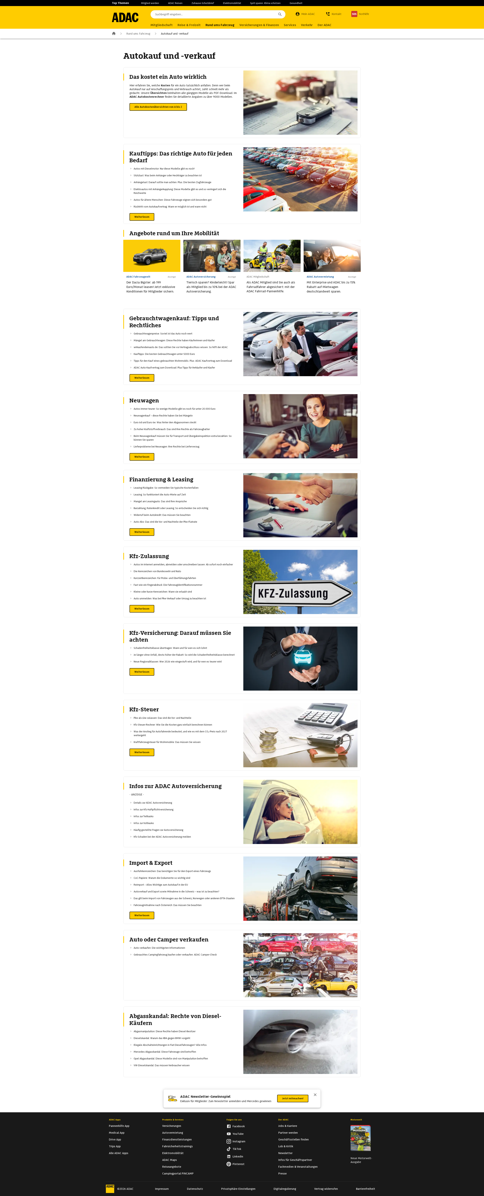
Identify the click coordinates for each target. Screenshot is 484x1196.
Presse (282, 1173)
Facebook (239, 1126)
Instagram (239, 1141)
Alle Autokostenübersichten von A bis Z (158, 106)
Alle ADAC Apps (118, 1153)
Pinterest (238, 1164)
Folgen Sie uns (234, 1119)
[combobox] (217, 14)
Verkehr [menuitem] (307, 25)
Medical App (116, 1132)
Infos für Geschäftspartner (295, 1160)
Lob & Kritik (285, 1146)
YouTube (238, 1134)
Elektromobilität (232, 3)
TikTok (237, 1149)
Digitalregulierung (285, 1189)
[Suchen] (280, 14)
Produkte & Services (173, 1119)
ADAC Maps (169, 1160)
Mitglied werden (150, 3)
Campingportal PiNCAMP (178, 1173)
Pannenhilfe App (119, 1126)
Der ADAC (283, 1119)
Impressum (162, 1189)
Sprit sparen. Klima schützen (265, 3)
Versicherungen (171, 1126)
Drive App (115, 1139)
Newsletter (285, 1153)
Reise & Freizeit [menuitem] (189, 25)
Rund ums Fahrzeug (138, 33)
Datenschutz (195, 1189)
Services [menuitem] (290, 25)
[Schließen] (315, 1095)
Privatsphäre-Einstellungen (238, 1189)
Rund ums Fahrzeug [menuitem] (220, 25)
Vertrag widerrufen (326, 1189)
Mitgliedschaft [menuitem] (161, 25)
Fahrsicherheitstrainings (177, 1146)
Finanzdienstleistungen (177, 1139)
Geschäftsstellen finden (293, 1139)
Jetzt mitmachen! (292, 1098)
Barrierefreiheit (365, 1189)
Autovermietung (172, 1132)
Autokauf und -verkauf (174, 33)
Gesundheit (296, 3)
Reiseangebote (171, 1166)
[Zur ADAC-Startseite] (125, 17)
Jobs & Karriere (287, 1126)
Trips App (115, 1146)
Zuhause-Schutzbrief (203, 3)
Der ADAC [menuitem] (324, 25)
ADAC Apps (115, 1119)
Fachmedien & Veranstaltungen (298, 1166)
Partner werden (288, 1132)
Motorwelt (356, 1119)
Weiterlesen (141, 216)
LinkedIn (238, 1156)
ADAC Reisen (175, 3)
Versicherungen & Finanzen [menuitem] (259, 25)
